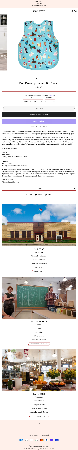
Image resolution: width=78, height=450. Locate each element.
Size (33, 97)
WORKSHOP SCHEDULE (39, 344)
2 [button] (38, 79)
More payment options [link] (39, 126)
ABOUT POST (39, 271)
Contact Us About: (39, 429)
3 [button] (40, 79)
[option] (39, 4)
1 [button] (36, 78)
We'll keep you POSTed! (39, 435)
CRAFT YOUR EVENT (39, 416)
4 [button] (41, 79)
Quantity (50, 97)
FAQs (39, 423)
